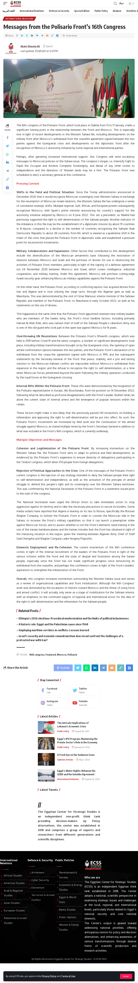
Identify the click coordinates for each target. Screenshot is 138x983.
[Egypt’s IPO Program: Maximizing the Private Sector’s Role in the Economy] (46, 743)
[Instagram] (53, 703)
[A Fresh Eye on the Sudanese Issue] (46, 759)
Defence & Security (40, 860)
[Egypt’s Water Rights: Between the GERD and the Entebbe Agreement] (46, 775)
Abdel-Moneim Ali (30, 46)
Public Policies (64, 860)
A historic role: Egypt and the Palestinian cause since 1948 (53, 624)
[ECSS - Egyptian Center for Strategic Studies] (15, 3)
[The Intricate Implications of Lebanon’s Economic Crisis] (46, 727)
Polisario (72, 654)
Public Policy (63, 731)
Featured (51, 654)
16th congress (36, 654)
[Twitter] (85, 690)
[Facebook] (53, 690)
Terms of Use (68, 976)
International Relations (19, 19)
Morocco (61, 654)
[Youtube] (85, 703)
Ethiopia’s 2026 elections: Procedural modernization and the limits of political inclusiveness (74, 618)
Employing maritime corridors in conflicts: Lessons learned (54, 630)
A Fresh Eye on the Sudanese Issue (76, 754)
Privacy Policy (49, 976)
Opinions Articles (65, 759)
